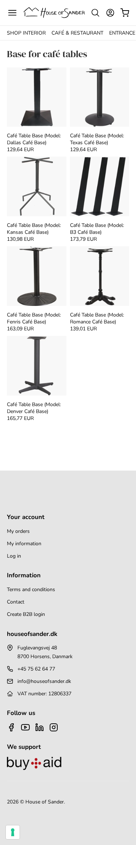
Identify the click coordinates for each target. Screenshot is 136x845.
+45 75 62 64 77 (36, 668)
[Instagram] (53, 727)
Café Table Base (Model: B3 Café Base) (97, 229)
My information (24, 543)
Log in (14, 556)
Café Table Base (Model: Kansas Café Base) (34, 229)
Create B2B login (26, 614)
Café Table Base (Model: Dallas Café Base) (34, 139)
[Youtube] (25, 727)
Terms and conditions (31, 589)
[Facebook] (11, 727)
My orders (18, 531)
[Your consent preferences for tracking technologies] (13, 832)
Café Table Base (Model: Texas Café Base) (97, 139)
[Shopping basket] (124, 12)
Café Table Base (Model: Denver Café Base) (34, 408)
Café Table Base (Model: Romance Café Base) (97, 318)
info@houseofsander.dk (44, 681)
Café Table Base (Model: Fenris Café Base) (34, 318)
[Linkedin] (39, 727)
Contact (15, 601)
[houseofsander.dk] (54, 12)
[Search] (95, 12)
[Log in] (110, 12)
